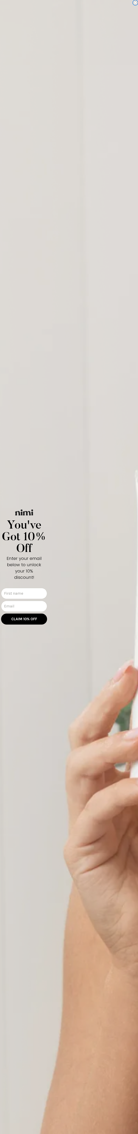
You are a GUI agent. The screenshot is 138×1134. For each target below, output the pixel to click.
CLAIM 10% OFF (24, 619)
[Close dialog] (135, 2)
